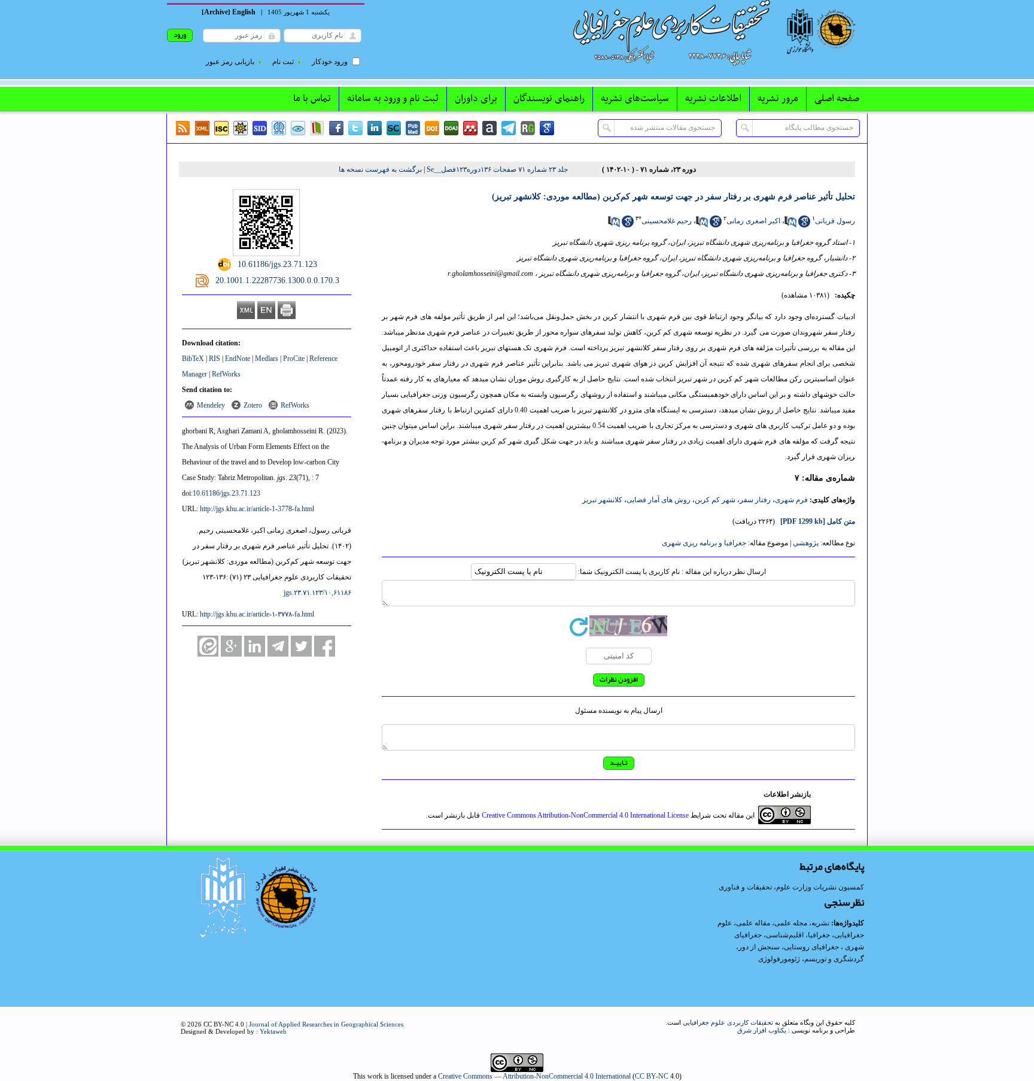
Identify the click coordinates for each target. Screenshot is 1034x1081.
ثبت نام (283, 61)
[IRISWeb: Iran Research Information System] (298, 128)
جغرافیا (819, 935)
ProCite (294, 358)
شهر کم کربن (715, 500)
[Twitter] (355, 128)
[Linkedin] (374, 128)
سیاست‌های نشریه (635, 98)
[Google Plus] (231, 646)
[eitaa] (207, 646)
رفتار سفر (755, 500)
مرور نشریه (778, 98)
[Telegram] (508, 128)
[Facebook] (336, 128)
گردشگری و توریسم (834, 959)
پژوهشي (806, 543)
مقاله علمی (753, 923)
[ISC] (221, 128)
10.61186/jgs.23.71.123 (226, 493)
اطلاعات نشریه (713, 98)
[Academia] (489, 128)
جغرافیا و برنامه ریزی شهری (704, 543)
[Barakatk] (279, 128)
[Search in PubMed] (790, 225)
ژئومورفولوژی (780, 959)
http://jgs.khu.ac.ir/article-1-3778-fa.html (257, 509)
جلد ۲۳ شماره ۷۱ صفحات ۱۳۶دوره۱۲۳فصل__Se (497, 169)
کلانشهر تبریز (602, 500)
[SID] (260, 128)
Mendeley (211, 405)
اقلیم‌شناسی (785, 935)
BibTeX (193, 358)
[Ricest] (240, 128)
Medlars (266, 358)
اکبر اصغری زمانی (753, 221)
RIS (214, 358)
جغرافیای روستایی (811, 947)
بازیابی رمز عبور (230, 61)
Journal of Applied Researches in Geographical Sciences (326, 1024)
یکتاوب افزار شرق (761, 1030)
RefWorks (226, 374)
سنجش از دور (759, 947)
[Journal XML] (202, 128)
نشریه (820, 923)
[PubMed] (413, 128)
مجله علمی (790, 923)
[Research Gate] (528, 128)
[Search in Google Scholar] (804, 225)
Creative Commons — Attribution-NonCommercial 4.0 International (534, 1076)
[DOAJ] (451, 128)
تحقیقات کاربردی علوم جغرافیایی (728, 1022)
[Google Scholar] (547, 128)
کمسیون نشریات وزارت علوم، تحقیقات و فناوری (791, 887)
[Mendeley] (470, 128)
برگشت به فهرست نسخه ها (380, 169)
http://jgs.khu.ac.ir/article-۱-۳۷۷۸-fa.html (257, 614)
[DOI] (432, 128)
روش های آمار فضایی (659, 500)
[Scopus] (394, 128)
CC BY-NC (651, 1076)
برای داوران (476, 98)
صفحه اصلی (836, 98)
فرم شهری (791, 500)
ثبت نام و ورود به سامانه (393, 98)
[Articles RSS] (183, 128)
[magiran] (317, 128)
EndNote (237, 358)
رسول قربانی (835, 221)
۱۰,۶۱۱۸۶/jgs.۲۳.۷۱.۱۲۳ (317, 592)
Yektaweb (273, 1031)
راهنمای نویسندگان (549, 98)
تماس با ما (312, 98)
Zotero (253, 405)
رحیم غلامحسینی (666, 221)
